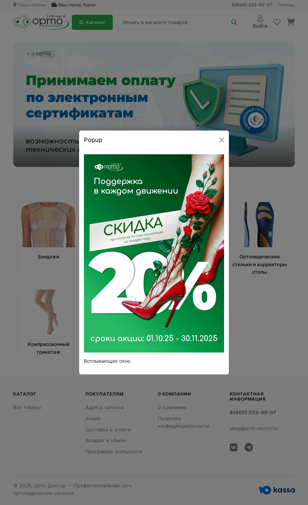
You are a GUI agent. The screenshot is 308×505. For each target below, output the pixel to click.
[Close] (221, 140)
